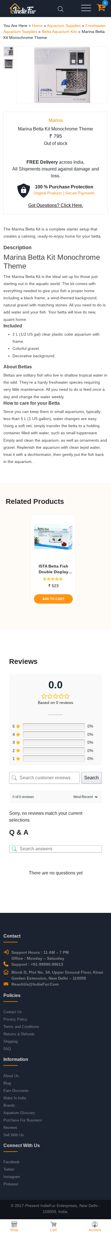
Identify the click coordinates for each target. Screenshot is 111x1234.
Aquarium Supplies (64, 25)
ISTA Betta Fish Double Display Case (53, 569)
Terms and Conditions (21, 1027)
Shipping (10, 1041)
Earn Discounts (16, 1090)
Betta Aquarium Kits (59, 31)
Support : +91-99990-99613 (37, 964)
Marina (56, 120)
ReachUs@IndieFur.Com (35, 984)
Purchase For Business (22, 1120)
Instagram (11, 1177)
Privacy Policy (15, 1019)
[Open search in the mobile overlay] (60, 8)
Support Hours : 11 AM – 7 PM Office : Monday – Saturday (40, 955)
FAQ (7, 1049)
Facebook (11, 1162)
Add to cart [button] (53, 599)
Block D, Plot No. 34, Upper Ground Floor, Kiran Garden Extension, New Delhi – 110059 (57, 975)
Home (37, 25)
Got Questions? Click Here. (55, 205)
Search (91, 777)
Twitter (8, 1169)
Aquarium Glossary (19, 1113)
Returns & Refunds (19, 1034)
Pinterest (10, 1184)
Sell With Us (13, 1135)
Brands (9, 1105)
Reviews (10, 1127)
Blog (7, 1083)
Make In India (14, 1098)
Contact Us (12, 1012)
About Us (11, 1076)
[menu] (86, 8)
